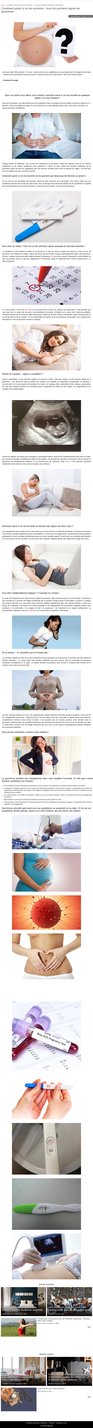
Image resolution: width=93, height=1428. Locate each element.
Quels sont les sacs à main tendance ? (51, 1388)
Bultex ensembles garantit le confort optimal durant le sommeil (22, 1308)
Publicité (51, 1423)
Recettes (51, 1383)
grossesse (30, 310)
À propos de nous (61, 1423)
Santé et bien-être (8, 1314)
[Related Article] (69, 1301)
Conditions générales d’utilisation (36, 1423)
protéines (31, 610)
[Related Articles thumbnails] (19, 1333)
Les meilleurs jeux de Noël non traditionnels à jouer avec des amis (69, 1308)
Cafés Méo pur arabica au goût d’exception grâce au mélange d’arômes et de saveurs (67, 1377)
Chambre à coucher (8, 1383)
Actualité (51, 1314)
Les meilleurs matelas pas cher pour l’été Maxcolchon (21, 1378)
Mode (39, 1391)
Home (3, 5)
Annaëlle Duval (75, 16)
